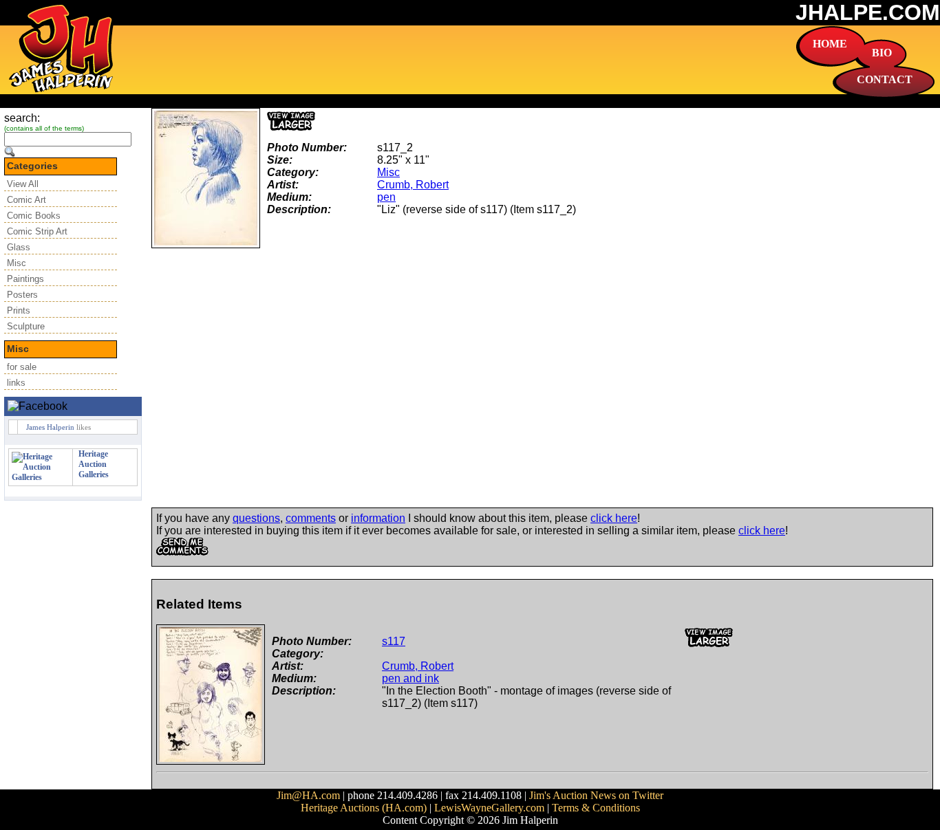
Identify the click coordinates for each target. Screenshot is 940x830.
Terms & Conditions (596, 807)
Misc (16, 263)
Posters (22, 295)
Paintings (25, 279)
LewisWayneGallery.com (489, 807)
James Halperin (50, 427)
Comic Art (26, 200)
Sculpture (26, 326)
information (378, 518)
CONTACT (884, 79)
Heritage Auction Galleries (93, 464)
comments (311, 518)
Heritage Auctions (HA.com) (364, 807)
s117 (393, 641)
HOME (830, 44)
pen (386, 197)
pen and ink (410, 678)
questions (256, 518)
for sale (21, 367)
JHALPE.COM (867, 12)
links (16, 383)
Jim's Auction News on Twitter (596, 795)
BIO (882, 52)
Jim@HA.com (308, 795)
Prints (18, 310)
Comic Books (34, 215)
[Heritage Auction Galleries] (41, 477)
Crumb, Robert (413, 184)
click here (613, 518)
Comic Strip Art (37, 231)
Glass (18, 247)
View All (23, 184)
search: (22, 118)
